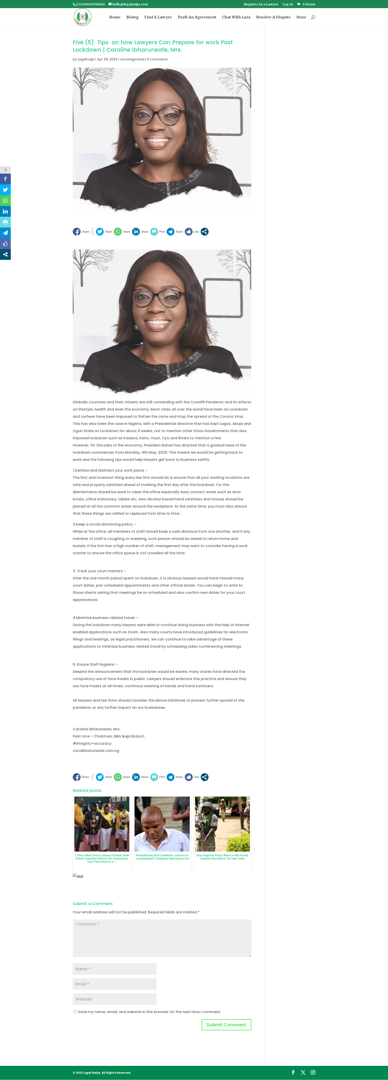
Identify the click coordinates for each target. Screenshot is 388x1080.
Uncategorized (132, 59)
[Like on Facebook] (192, 232)
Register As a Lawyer (261, 4)
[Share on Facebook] (81, 232)
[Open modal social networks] (205, 232)
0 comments (157, 59)
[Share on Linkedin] (140, 232)
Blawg (132, 17)
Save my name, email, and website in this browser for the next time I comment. (149, 1011)
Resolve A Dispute (273, 17)
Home (115, 17)
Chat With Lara (236, 17)
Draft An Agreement (197, 17)
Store (301, 17)
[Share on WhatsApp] (122, 232)
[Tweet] (104, 232)
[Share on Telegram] (175, 232)
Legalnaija (86, 59)
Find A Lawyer (158, 17)
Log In (287, 4)
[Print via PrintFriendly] (157, 232)
